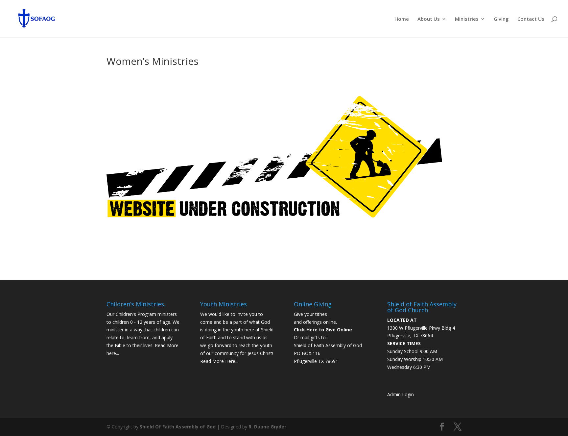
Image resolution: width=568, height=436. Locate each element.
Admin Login (400, 394)
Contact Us (530, 19)
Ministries (467, 19)
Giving (501, 19)
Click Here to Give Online (323, 329)
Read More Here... (219, 361)
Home (401, 19)
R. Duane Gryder (267, 426)
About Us (428, 19)
